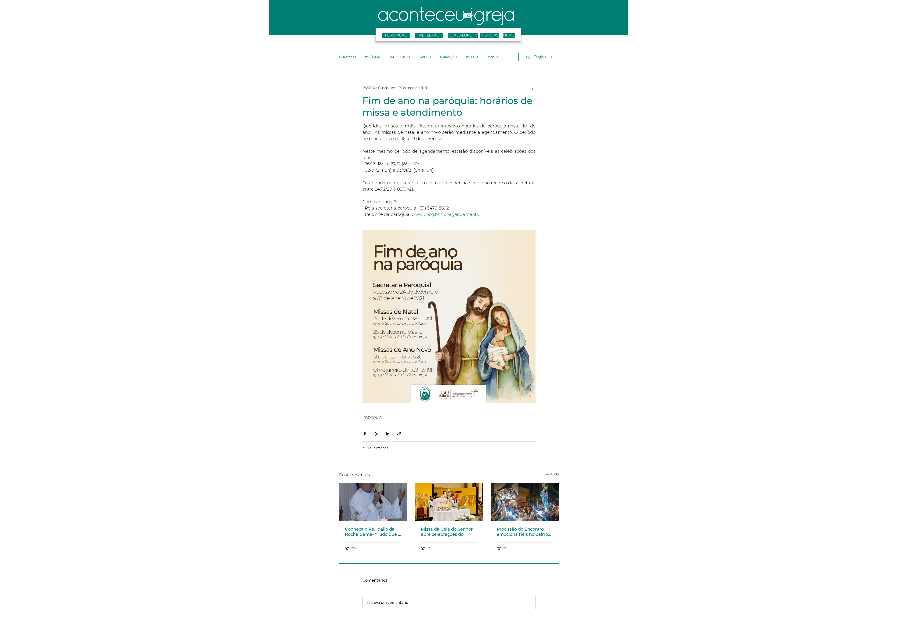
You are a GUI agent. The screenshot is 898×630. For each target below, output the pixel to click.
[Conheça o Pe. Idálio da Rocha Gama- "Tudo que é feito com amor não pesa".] (373, 502)
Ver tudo (552, 474)
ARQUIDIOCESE (400, 57)
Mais (491, 57)
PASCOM (472, 57)
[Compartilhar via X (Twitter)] (376, 433)
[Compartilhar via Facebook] (364, 433)
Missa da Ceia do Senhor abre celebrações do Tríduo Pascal (447, 532)
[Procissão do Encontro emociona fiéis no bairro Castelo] (525, 502)
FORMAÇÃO (448, 57)
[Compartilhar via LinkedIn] (387, 433)
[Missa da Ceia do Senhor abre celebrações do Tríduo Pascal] (449, 502)
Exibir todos (347, 57)
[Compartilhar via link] (399, 433)
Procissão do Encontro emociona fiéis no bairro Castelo (522, 532)
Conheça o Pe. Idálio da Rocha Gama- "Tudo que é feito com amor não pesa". (373, 532)
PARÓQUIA (372, 57)
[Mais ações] (533, 88)
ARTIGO (425, 57)
